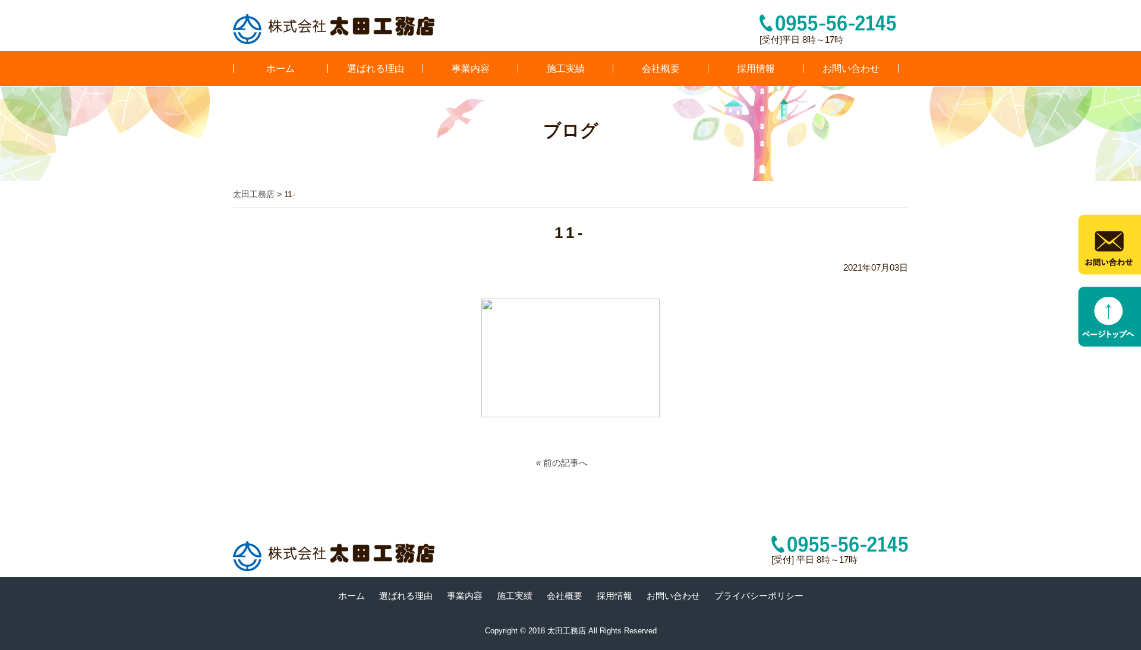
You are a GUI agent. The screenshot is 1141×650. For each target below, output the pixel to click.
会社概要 (661, 69)
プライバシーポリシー (758, 596)
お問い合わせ (851, 69)
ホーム (280, 69)
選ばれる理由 (375, 69)
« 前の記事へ (562, 463)
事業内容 (471, 69)
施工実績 (566, 69)
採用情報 (756, 69)
